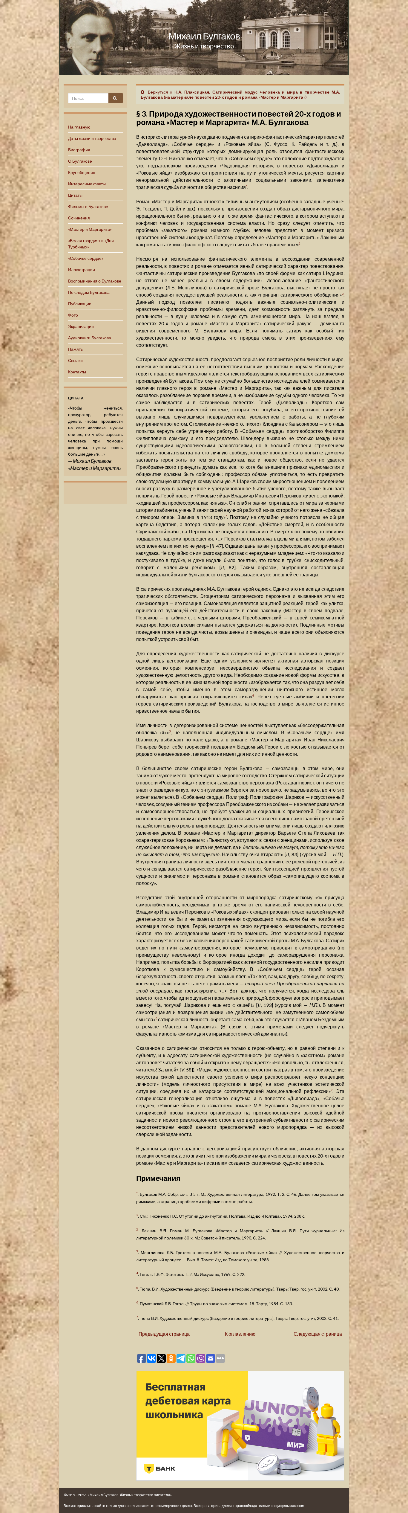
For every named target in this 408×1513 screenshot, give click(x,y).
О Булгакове (80, 161)
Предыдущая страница (164, 1334)
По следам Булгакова (89, 292)
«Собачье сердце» (85, 258)
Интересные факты (87, 183)
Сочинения (79, 217)
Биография (79, 149)
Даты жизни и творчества (92, 138)
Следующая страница (318, 1334)
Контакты (77, 371)
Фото (73, 314)
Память (75, 349)
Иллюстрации (81, 269)
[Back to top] (394, 1499)
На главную (79, 126)
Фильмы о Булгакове (88, 206)
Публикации (79, 303)
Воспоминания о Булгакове (94, 280)
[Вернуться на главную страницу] (204, 37)
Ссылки (75, 360)
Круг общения (81, 172)
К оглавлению (240, 1334)
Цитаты (75, 195)
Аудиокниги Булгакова (89, 337)
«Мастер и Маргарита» (90, 229)
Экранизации (81, 326)
